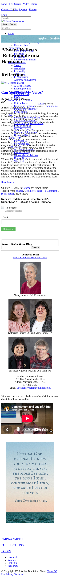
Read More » (8, 182)
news (33, 190)
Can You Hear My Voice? (22, 92)
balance (19, 190)
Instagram (13, 565)
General (26, 187)
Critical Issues (21, 103)
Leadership (19, 71)
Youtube (12, 560)
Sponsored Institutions (25, 59)
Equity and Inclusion (24, 106)
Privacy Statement (15, 574)
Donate (32, 9)
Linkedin (12, 563)
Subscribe (8, 229)
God (26, 190)
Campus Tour (21, 45)
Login (4, 15)
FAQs (17, 97)
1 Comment (51, 190)
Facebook (13, 557)
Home (11, 33)
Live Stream (15, 4)
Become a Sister (16, 82)
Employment (20, 9)
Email (5, 217)
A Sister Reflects (22, 85)
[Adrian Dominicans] (12, 21)
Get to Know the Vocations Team (30, 257)
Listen (41, 103)
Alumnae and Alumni (25, 79)
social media (7, 193)
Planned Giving (22, 152)
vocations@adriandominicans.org (34, 387)
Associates (19, 68)
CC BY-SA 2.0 (52, 106)
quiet (39, 190)
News (4, 4)
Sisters (17, 65)
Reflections (11, 207)
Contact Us (7, 9)
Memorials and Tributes (26, 155)
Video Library (30, 4)
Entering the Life (22, 88)
